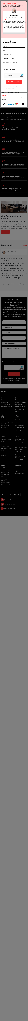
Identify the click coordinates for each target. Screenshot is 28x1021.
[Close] (26, 2)
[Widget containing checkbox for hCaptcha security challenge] (14, 75)
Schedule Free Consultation (14, 81)
